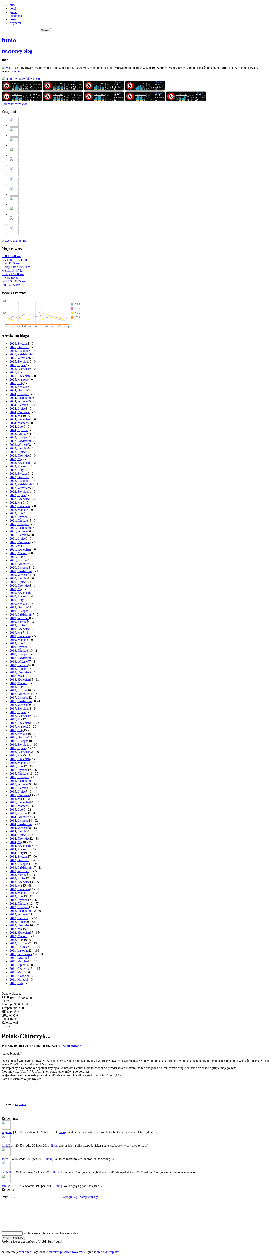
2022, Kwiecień (20, 506)
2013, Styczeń (19, 900)
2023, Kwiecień (20, 462)
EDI (11, 256)
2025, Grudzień (19, 347)
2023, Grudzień (19, 433)
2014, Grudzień (19, 817)
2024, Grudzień (19, 390)
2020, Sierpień (19, 578)
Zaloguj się (70, 1197)
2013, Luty (17, 896)
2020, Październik (21, 571)
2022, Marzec (18, 509)
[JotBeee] (14, 135)
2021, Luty (17, 556)
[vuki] (14, 155)
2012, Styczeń (19, 943)
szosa (13, 19)
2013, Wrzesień (19, 871)
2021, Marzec (18, 553)
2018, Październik (21, 658)
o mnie (15, 71)
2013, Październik (21, 867)
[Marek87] (14, 214)
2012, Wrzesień (19, 914)
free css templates (108, 1252)
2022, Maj (16, 502)
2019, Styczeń (19, 647)
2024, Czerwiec (20, 412)
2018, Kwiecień (20, 679)
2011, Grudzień (19, 947)
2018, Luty (17, 686)
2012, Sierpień (19, 918)
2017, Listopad (19, 697)
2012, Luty (17, 939)
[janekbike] (14, 224)
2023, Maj (16, 459)
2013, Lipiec (18, 878)
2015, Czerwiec (20, 795)
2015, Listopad (19, 777)
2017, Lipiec (18, 712)
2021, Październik (21, 527)
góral (13, 8)
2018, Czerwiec (20, 672)
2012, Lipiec (18, 921)
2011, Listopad (19, 950)
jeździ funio (23, 1252)
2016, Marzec (18, 762)
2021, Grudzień (19, 520)
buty (12, 5)
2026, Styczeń (19, 343)
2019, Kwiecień (20, 636)
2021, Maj (16, 545)
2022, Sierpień (19, 491)
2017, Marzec (18, 726)
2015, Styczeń (19, 813)
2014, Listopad (19, 820)
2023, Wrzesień (19, 444)
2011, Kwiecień (20, 976)
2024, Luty (17, 426)
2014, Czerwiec (20, 838)
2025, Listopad (19, 350)
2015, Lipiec (18, 791)
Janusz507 (8, 1186)
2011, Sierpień (19, 961)
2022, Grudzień (19, 477)
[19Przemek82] (14, 194)
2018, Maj (16, 676)
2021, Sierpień (19, 535)
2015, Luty (17, 809)
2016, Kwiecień (20, 759)
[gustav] (14, 233)
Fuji (11, 285)
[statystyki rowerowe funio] (21, 78)
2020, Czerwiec (20, 585)
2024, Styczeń (19, 430)
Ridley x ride (16, 267)
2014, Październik (21, 824)
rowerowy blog (17, 51)
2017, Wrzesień (19, 704)
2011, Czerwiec (19, 968)
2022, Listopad (19, 480)
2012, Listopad (19, 907)
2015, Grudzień (19, 773)
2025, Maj (16, 372)
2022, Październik (21, 484)
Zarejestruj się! (88, 1197)
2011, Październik (21, 954)
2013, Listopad (19, 864)
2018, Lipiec (18, 668)
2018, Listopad (19, 654)
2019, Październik (21, 614)
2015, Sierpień (19, 788)
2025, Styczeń (19, 386)
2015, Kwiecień (20, 802)
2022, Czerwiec (20, 499)
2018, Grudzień (19, 650)
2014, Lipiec (18, 835)
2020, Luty (17, 600)
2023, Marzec (18, 466)
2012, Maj (16, 929)
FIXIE (11, 277)
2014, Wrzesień (19, 827)
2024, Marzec (18, 423)
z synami (15, 23)
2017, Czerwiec (20, 715)
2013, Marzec (18, 892)
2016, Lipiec (18, 748)
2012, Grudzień (19, 903)
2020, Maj (16, 589)
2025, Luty (17, 383)
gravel (13, 12)
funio (9, 40)
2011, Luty (16, 983)
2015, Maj (16, 798)
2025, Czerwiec (20, 368)
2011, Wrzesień (19, 957)
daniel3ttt (7, 1145)
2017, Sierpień (19, 708)
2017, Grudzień (19, 694)
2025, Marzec (18, 379)
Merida (13, 270)
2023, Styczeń (19, 473)
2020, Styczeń (19, 603)
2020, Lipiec (18, 582)
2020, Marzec (18, 596)
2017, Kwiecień (20, 723)
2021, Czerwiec (20, 542)
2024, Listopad (19, 394)
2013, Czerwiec (20, 882)
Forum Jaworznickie (14, 104)
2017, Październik (21, 701)
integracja (16, 15)
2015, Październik (21, 780)
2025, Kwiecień (20, 376)
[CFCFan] (14, 204)
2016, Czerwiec (20, 751)
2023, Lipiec (18, 452)
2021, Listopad (19, 524)
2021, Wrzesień (19, 531)
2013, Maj (16, 885)
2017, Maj (16, 719)
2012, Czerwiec (20, 925)
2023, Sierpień (19, 448)
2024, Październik (21, 397)
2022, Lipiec (18, 495)
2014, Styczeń (19, 856)
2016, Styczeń (19, 770)
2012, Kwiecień (20, 932)
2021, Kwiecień (20, 549)
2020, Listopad (19, 567)
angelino (7, 1132)
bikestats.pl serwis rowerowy (67, 1252)
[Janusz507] (14, 125)
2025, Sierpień (19, 361)
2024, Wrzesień (19, 401)
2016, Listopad (19, 741)
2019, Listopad (19, 611)
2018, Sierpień (19, 665)
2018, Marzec (18, 683)
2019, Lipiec (18, 625)
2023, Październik (21, 441)
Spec (11, 263)
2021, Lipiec (18, 538)
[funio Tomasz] (22, 89)
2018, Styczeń (19, 690)
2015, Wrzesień (19, 784)
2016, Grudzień (19, 737)
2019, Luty (17, 643)
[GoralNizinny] (14, 184)
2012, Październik (21, 910)
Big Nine (14, 259)
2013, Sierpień (19, 874)
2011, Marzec (18, 979)
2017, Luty (17, 730)
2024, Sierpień (19, 405)
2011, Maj (16, 972)
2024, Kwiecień (20, 419)
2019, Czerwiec (20, 629)
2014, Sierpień (19, 831)
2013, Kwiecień (20, 889)
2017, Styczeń (19, 733)
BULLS (14, 281)
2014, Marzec (18, 849)
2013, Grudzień (19, 860)
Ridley (13, 274)
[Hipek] (14, 174)
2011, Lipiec (17, 965)
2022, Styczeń (19, 517)
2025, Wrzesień (19, 358)
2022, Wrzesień (19, 488)
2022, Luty (17, 513)
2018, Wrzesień (19, 661)
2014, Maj (16, 842)
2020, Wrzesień (19, 574)
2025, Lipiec (18, 365)
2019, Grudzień (19, 607)
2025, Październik (21, 354)
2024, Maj (16, 415)
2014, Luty (17, 853)
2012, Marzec (18, 936)
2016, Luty (17, 766)
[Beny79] (14, 145)
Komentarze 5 (71, 1045)
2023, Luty (17, 470)
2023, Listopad (19, 437)
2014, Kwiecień (20, 845)
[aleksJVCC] (14, 165)
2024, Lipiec (18, 408)
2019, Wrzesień (19, 618)
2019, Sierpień (19, 621)
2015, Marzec (18, 806)
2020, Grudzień (19, 564)
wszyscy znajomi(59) (15, 240)
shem (5, 1159)
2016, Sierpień (19, 744)
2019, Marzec (18, 639)
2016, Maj (16, 755)
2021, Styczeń (19, 560)
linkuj (63, 1132)
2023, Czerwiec (20, 455)
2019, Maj (16, 632)
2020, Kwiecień (20, 592)
